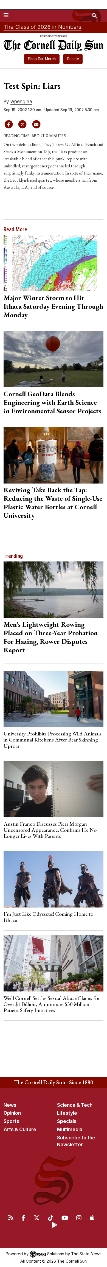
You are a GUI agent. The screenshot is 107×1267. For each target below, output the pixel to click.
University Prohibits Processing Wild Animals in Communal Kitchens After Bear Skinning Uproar (53, 739)
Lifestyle (67, 1113)
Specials (67, 1121)
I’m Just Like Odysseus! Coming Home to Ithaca (48, 916)
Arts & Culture (20, 1129)
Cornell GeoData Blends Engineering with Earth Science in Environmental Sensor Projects (52, 402)
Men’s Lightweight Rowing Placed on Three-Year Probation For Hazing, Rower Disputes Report (51, 637)
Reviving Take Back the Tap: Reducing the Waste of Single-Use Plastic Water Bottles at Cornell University (53, 502)
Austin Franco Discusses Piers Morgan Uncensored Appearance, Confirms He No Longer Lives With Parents (50, 830)
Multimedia (69, 1129)
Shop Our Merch (42, 58)
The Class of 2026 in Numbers (42, 27)
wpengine (21, 101)
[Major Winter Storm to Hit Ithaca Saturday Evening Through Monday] (54, 263)
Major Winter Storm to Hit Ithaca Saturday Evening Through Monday (53, 306)
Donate (73, 58)
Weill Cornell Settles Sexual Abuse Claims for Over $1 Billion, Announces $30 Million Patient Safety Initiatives (52, 1004)
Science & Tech (74, 1105)
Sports (11, 1121)
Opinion (12, 1113)
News (10, 1105)
